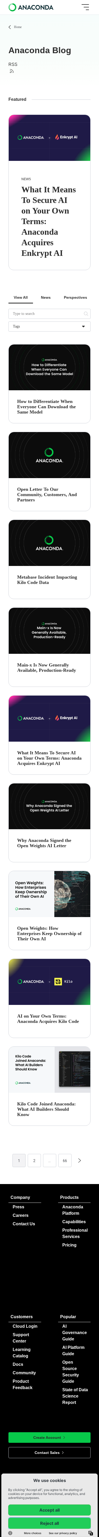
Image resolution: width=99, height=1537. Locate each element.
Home (18, 27)
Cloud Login (25, 1326)
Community (24, 1373)
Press (18, 1207)
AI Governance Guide (74, 1332)
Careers (21, 1215)
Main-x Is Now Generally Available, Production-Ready (46, 667)
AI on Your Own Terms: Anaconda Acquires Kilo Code (48, 1018)
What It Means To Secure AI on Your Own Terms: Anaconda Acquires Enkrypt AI (49, 758)
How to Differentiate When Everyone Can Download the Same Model (46, 407)
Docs (18, 1364)
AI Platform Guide (73, 1350)
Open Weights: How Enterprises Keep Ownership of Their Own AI (49, 933)
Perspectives (75, 297)
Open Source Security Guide (70, 1372)
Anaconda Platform (72, 1210)
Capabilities (74, 1221)
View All (21, 297)
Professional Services (75, 1233)
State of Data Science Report (75, 1396)
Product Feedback (22, 1384)
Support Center (21, 1337)
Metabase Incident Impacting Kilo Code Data (47, 579)
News (26, 179)
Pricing (69, 1245)
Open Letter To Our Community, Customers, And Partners (47, 494)
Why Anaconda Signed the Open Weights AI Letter (44, 843)
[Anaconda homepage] (31, 7)
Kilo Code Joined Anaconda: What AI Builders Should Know (46, 1109)
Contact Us (24, 1224)
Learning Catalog (22, 1352)
